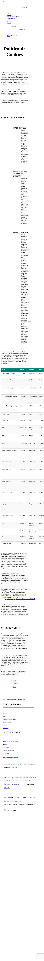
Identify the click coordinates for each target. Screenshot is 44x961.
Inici (8, 36)
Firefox (15, 680)
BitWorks (7, 788)
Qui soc (5, 716)
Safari (14, 685)
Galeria (5, 725)
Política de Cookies (16, 777)
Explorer (15, 683)
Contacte (5, 728)
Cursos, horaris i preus (9, 719)
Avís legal (7, 777)
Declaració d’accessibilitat (11, 784)
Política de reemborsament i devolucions (20, 781)
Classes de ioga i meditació (10, 741)
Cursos (5, 744)
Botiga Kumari (7, 722)
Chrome (15, 682)
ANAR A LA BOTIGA (11, 757)
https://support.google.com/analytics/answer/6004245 (20, 599)
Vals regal (6, 747)
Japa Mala (6, 753)
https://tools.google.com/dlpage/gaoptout (16, 614)
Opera (14, 687)
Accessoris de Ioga (8, 750)
